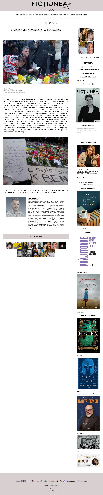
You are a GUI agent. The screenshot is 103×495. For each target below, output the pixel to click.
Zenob (46, 14)
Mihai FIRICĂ (7, 89)
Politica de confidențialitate (51, 485)
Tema (41, 14)
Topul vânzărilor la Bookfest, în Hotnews (87, 393)
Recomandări (63, 14)
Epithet (91, 182)
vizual (86, 128)
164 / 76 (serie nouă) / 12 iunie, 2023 (15, 92)
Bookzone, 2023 (81, 433)
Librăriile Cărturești (88, 77)
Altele (85, 14)
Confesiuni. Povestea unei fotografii (12, 90)
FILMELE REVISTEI (88, 184)
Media (51, 488)
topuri (85, 130)
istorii (94, 130)
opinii (78, 132)
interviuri (80, 130)
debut (90, 130)
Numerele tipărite (88, 125)
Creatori (72, 14)
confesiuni (80, 128)
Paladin (79, 391)
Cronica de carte (25, 14)
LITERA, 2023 (80, 312)
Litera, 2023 (80, 355)
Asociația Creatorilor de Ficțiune (88, 69)
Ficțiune (35, 14)
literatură (91, 128)
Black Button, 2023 (82, 272)
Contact (79, 14)
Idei (17, 14)
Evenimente (53, 14)
